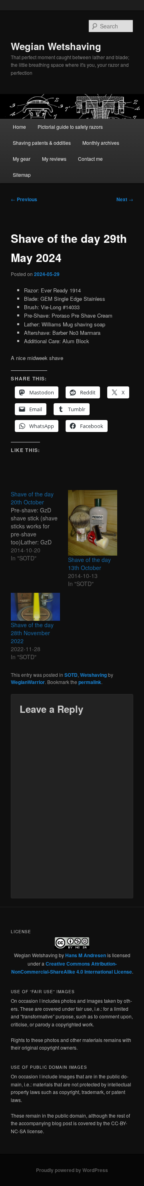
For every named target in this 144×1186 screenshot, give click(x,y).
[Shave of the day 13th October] (92, 523)
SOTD (71, 674)
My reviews (54, 158)
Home (19, 126)
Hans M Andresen (85, 955)
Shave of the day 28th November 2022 (32, 633)
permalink (89, 682)
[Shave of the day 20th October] (39, 526)
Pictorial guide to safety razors (70, 126)
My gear (21, 158)
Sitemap (22, 174)
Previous (24, 199)
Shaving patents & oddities (42, 142)
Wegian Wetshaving (56, 46)
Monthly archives (100, 142)
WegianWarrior (28, 682)
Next (124, 199)
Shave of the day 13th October (89, 564)
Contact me (90, 158)
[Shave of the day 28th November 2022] (35, 607)
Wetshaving (93, 674)
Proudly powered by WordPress (72, 1170)
